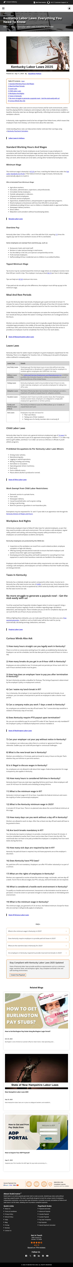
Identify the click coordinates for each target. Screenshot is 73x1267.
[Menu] (3, 8)
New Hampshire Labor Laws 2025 (16, 1092)
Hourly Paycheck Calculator (47, 1225)
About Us (7, 1208)
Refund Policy (9, 1217)
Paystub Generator (44, 1208)
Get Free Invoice (41, 2)
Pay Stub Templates (45, 1219)
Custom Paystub (44, 1217)
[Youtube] (47, 1255)
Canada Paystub (44, 1214)
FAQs (6, 1219)
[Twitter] (30, 1255)
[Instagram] (34, 1255)
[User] (69, 8)
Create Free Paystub (18, 975)
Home (5, 26)
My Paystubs (43, 1222)
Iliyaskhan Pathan (34, 74)
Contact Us (8, 1230)
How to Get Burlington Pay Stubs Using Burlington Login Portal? (27, 1031)
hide (23, 81)
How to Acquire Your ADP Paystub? (17, 1153)
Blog (13, 26)
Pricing (7, 1225)
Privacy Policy (9, 1214)
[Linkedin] (38, 1255)
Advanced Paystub (44, 1211)
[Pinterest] (42, 1255)
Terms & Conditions (11, 1211)
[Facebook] (26, 1255)
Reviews (7, 1228)
